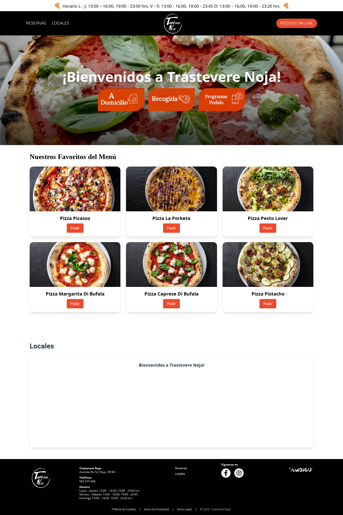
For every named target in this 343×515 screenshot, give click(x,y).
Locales (60, 23)
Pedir (75, 228)
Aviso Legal (184, 509)
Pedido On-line (296, 23)
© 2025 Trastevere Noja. (215, 509)
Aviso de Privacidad (156, 509)
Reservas (36, 23)
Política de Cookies (124, 509)
